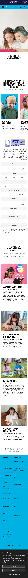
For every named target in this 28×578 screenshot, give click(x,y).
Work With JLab (7, 479)
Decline (13, 570)
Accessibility (6, 506)
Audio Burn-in (17, 484)
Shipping (16, 506)
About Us (5, 461)
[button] (25, 2)
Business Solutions (19, 461)
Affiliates (16, 465)
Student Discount (18, 474)
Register (5, 513)
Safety (4, 527)
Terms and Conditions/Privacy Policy (8, 488)
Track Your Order (18, 503)
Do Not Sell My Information (7, 535)
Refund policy (6, 493)
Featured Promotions (8, 472)
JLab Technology (7, 468)
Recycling (16, 481)
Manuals (5, 520)
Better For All (17, 477)
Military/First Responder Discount (19, 469)
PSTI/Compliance (7, 531)
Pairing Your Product (8, 517)
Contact (5, 503)
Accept (14, 566)
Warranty (5, 524)
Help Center (6, 510)
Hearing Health (7, 475)
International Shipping (17, 511)
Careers (5, 482)
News (4, 465)
